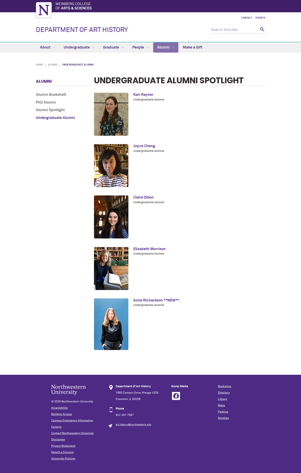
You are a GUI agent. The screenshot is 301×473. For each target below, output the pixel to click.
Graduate (111, 47)
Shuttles (223, 418)
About (45, 47)
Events (260, 18)
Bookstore (224, 386)
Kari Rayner (143, 95)
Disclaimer (58, 439)
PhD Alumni (46, 102)
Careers (56, 427)
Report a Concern (62, 452)
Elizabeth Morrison (149, 249)
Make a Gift (192, 47)
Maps (221, 405)
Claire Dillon (143, 197)
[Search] (261, 30)
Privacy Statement (63, 446)
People (138, 47)
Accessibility (59, 407)
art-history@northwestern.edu (133, 424)
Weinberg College (73, 6)
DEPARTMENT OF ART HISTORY (82, 30)
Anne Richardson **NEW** (156, 300)
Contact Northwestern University (72, 433)
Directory (224, 392)
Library (222, 399)
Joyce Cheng (144, 146)
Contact (246, 18)
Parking (223, 411)
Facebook (176, 396)
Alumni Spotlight (50, 110)
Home (39, 65)
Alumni (163, 47)
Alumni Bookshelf (51, 95)
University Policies (63, 458)
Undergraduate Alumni (55, 118)
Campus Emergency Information (72, 420)
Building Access (61, 414)
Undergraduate (77, 47)
